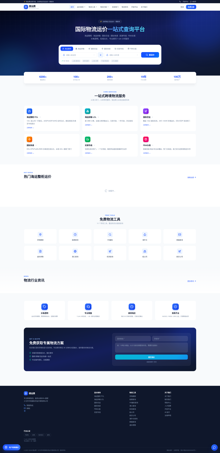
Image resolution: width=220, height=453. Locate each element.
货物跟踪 (132, 396)
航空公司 (132, 415)
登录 (182, 7)
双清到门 (115, 7)
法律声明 (168, 415)
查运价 (151, 54)
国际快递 (107, 49)
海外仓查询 (133, 418)
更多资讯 (190, 281)
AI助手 (194, 2)
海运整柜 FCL (99, 396)
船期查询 (132, 399)
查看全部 (190, 177)
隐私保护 (169, 450)
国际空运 (94, 49)
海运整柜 (68, 49)
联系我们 (168, 399)
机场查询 (132, 409)
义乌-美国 (115, 61)
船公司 (131, 412)
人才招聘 (168, 406)
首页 (72, 7)
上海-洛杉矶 (76, 61)
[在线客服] (214, 447)
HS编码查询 (133, 402)
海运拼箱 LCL (99, 399)
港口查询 (132, 406)
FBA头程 (133, 49)
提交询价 (151, 357)
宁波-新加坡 (105, 61)
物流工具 (92, 7)
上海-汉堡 (95, 61)
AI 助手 (167, 412)
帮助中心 (168, 402)
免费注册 (191, 7)
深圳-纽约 (86, 61)
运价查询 (80, 7)
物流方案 (103, 7)
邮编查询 (132, 422)
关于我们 (144, 7)
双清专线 (120, 49)
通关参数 (132, 425)
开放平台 (185, 2)
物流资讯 (125, 7)
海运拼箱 (81, 49)
